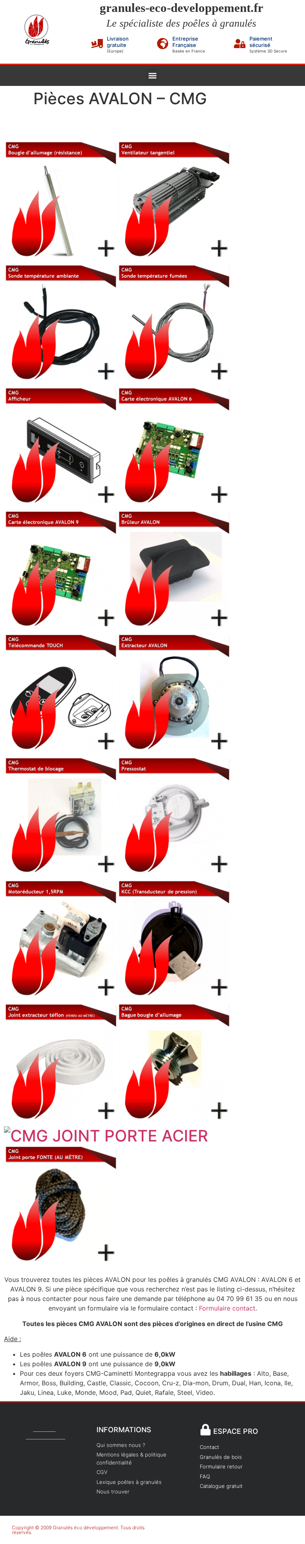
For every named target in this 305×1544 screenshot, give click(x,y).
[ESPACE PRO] (205, 1429)
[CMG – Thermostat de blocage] (60, 870)
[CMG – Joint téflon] (60, 1116)
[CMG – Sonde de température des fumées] (173, 377)
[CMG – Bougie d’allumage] (60, 254)
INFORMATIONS (124, 1429)
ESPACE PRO (235, 1431)
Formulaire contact (227, 1308)
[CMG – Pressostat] (173, 870)
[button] (152, 75)
